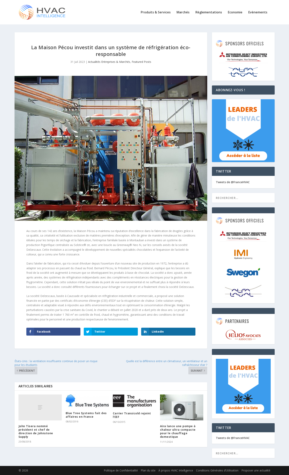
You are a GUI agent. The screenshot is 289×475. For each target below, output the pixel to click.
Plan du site (148, 470)
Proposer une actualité (255, 470)
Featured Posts (141, 62)
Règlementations (208, 12)
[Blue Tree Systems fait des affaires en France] (87, 400)
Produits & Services (156, 12)
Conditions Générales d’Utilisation (217, 470)
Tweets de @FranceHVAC (233, 182)
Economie (235, 12)
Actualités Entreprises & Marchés (109, 62)
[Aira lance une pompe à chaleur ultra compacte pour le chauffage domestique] (181, 407)
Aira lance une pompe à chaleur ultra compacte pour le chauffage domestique (178, 431)
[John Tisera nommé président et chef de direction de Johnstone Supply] (40, 407)
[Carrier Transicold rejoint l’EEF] (134, 401)
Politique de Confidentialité (121, 470)
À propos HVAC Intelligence (175, 470)
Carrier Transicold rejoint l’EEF (132, 415)
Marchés (183, 12)
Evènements (257, 12)
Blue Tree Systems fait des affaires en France (86, 414)
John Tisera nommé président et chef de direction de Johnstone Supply (35, 431)
